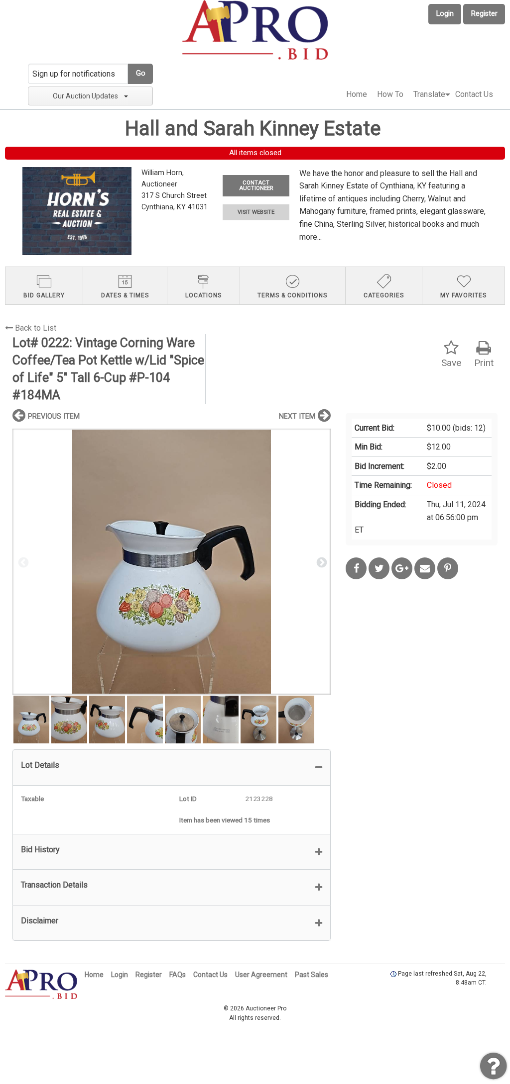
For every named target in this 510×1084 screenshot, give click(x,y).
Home (356, 94)
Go (140, 73)
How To (390, 94)
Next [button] (321, 562)
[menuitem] (356, 94)
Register (484, 13)
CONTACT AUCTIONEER (256, 185)
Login (445, 13)
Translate (429, 94)
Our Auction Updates (85, 96)
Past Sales (311, 975)
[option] (171, 562)
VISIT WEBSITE (256, 212)
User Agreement (261, 975)
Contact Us (474, 94)
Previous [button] (22, 562)
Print (484, 362)
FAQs (177, 975)
